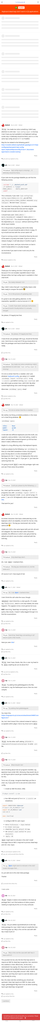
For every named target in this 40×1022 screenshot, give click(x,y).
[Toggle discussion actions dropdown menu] (38, 2)
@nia (5, 665)
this (2, 500)
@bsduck (5, 601)
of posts (19, 2)
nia (5, 925)
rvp (5, 129)
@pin (15, 464)
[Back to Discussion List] (2, 2)
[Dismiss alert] (25, 1018)
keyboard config (13, 376)
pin (6, 282)
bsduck (7, 170)
